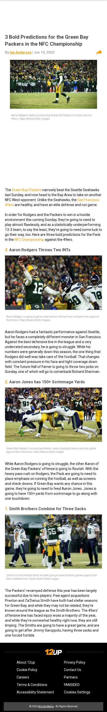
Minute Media (46, 706)
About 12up (26, 662)
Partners (71, 677)
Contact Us (72, 670)
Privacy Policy (74, 662)
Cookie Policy (27, 670)
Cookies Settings (77, 692)
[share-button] (99, 52)
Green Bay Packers (27, 190)
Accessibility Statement (35, 692)
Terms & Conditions (32, 685)
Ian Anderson (21, 52)
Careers (23, 677)
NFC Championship (29, 240)
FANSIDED (72, 685)
